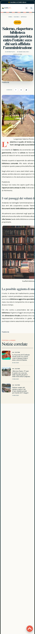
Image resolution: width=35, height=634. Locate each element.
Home (10, 17)
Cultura (16, 17)
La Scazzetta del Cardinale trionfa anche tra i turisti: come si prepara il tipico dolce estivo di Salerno (21, 357)
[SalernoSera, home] (13, 8)
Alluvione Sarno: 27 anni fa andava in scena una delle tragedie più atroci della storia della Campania (21, 373)
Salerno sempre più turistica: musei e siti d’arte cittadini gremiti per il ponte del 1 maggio (20, 390)
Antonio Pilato (10, 51)
